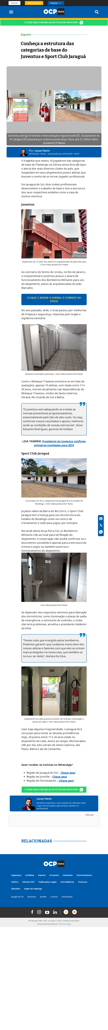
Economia (54, 875)
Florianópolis (67, 896)
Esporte (42, 875)
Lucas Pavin (42, 150)
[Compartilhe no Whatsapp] (101, 532)
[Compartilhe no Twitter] (101, 525)
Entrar (14, 3)
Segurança (16, 875)
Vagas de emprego (33, 888)
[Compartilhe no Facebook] (101, 519)
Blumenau (31, 896)
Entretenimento (84, 875)
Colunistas (68, 875)
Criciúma (54, 896)
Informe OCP (28, 882)
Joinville (43, 896)
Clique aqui (68, 772)
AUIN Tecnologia (64, 924)
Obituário (15, 888)
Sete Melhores (67, 882)
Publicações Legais (48, 882)
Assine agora (34, 3)
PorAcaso (82, 882)
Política (14, 882)
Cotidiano (29, 875)
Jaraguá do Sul (17, 896)
